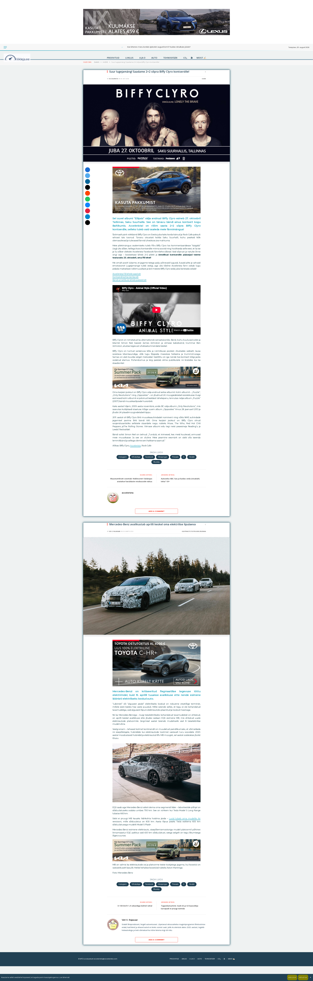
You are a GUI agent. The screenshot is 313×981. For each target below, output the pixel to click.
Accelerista (135, 445)
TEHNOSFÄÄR (170, 58)
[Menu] (5, 47)
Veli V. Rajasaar (114, 531)
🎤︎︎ (192, 58)
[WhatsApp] (87, 199)
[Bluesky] (87, 205)
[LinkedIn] (87, 181)
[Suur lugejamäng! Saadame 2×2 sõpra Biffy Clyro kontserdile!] (156, 161)
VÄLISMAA (202, 531)
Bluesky (156, 462)
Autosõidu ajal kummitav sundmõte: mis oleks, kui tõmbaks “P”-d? (159, 47)
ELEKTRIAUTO (186, 531)
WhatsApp (136, 457)
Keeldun (292, 977)
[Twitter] (87, 175)
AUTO (154, 58)
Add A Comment (156, 511)
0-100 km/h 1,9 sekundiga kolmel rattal (135, 905)
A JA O (142, 58)
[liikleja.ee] (22, 57)
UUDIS (204, 79)
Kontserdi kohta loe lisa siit (125, 277)
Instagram (122, 457)
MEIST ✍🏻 (201, 58)
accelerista (113, 79)
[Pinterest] (87, 210)
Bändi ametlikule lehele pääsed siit (129, 280)
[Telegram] (87, 216)
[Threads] (87, 222)
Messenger (162, 457)
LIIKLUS (129, 58)
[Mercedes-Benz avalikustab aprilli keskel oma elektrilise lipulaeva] (156, 634)
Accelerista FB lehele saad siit (126, 274)
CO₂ (185, 58)
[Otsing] (13, 47)
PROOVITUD (113, 58)
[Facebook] (87, 169)
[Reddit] (87, 193)
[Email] (87, 187)
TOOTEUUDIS (195, 531)
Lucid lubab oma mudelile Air (185, 818)
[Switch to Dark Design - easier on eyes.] (10, 47)
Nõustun (303, 977)
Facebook (149, 457)
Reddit (192, 457)
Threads (175, 457)
